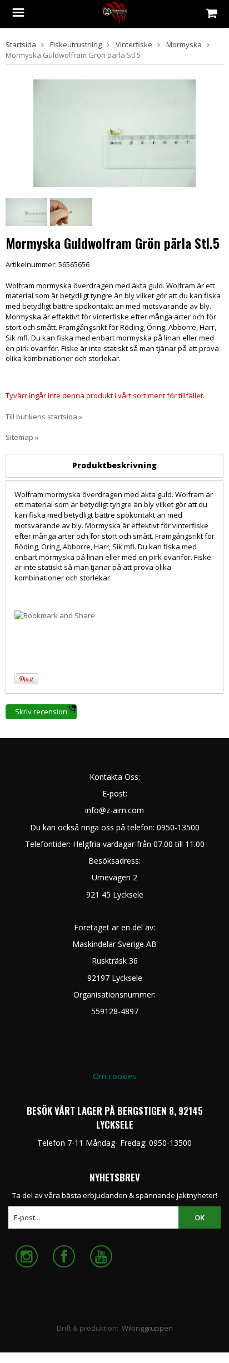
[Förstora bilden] (114, 132)
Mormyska (184, 44)
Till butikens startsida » (44, 417)
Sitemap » (22, 437)
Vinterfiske (134, 44)
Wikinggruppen (147, 1328)
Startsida (21, 44)
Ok (200, 1217)
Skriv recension (41, 711)
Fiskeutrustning (76, 44)
